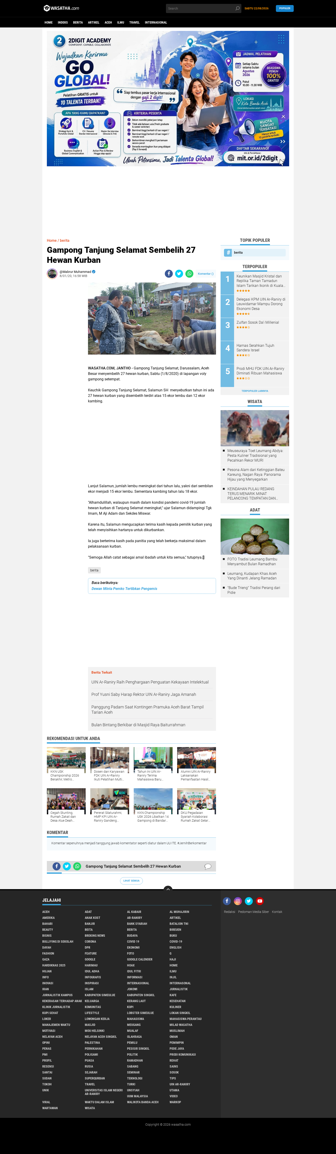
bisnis (47, 935)
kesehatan (178, 1001)
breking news (95, 935)
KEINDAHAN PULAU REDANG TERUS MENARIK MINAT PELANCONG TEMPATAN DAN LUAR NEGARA (251, 494)
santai (47, 1072)
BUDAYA (132, 935)
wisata (90, 1108)
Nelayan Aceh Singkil (101, 1036)
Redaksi (229, 912)
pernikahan (94, 1048)
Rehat (174, 1060)
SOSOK (174, 1072)
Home (49, 22)
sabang (132, 1066)
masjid (90, 1025)
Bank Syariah (137, 923)
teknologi (134, 1078)
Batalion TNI (179, 923)
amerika (48, 918)
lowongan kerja (97, 1019)
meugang (134, 1025)
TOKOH (47, 1084)
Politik (132, 1054)
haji (173, 959)
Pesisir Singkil (138, 1048)
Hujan (47, 971)
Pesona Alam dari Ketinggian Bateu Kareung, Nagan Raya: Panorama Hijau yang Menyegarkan (256, 475)
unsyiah (133, 1090)
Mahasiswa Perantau (186, 1019)
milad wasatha (181, 1025)
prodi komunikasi (183, 1054)
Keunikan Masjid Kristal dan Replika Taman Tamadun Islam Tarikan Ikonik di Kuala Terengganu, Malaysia (260, 281)
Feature (91, 953)
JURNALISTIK (179, 989)
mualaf (132, 1031)
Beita (89, 929)
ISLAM (89, 989)
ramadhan (135, 1060)
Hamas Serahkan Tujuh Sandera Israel (255, 347)
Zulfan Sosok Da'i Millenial (258, 322)
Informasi (134, 977)
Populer (284, 8)
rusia (89, 1066)
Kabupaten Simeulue (100, 995)
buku (173, 935)
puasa (89, 1060)
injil (173, 977)
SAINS (174, 1066)
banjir (90, 923)
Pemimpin (177, 1042)
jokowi (132, 989)
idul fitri (134, 971)
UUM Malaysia (137, 1096)
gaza (45, 959)
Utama (174, 1090)
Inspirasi (92, 983)
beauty (47, 929)
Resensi (48, 1066)
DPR (87, 947)
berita (78, 22)
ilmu (120, 22)
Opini (46, 1042)
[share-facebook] (169, 274)
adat (88, 912)
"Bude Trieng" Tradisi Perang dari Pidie (253, 590)
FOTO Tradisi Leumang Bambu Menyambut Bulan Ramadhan (252, 561)
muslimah (177, 1031)
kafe (173, 995)
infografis (93, 977)
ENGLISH (175, 947)
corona (90, 941)
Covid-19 (176, 941)
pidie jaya (177, 1048)
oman (174, 1036)
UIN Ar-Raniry (180, 1084)
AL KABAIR (134, 912)
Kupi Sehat (50, 1013)
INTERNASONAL (180, 983)
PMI (45, 1054)
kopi (130, 1007)
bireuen (175, 929)
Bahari (47, 923)
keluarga (92, 1001)
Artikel (93, 22)
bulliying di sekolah (57, 941)
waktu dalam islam (99, 1102)
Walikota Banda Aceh (143, 1102)
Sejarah (91, 1072)
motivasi (48, 1031)
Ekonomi (133, 947)
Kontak (277, 912)
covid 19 (133, 941)
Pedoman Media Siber (253, 912)
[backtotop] (168, 890)
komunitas (93, 1007)
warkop (175, 1102)
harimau (91, 965)
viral (46, 1102)
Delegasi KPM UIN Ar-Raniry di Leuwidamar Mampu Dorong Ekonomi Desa (261, 304)
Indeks (63, 22)
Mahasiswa (135, 1019)
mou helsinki (94, 1031)
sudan (47, 1078)
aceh (108, 22)
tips (173, 1078)
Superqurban (95, 1078)
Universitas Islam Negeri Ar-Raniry (104, 1092)
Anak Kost (92, 918)
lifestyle (92, 1013)
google (90, 959)
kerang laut (136, 1001)
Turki (131, 1084)
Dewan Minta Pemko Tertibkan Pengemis (124, 588)
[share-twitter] (179, 274)
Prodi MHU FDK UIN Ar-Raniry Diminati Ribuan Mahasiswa (260, 371)
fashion (48, 953)
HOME (174, 965)
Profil (47, 1060)
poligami (91, 1054)
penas (46, 1048)
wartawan (50, 1108)
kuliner (175, 1007)
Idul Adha (92, 971)
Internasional (156, 22)
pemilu (132, 1042)
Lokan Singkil (180, 1013)
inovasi (47, 983)
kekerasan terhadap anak (62, 1001)
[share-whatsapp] (189, 274)
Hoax (131, 965)
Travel (134, 22)
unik (45, 1090)
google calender (139, 959)
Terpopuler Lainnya (255, 391)
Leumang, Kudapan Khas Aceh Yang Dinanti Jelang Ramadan (252, 576)
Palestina (92, 1042)
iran (45, 989)
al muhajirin (179, 912)
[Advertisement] (168, 198)
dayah (46, 947)
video (174, 1096)
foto (130, 953)
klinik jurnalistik (56, 1007)
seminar (133, 1072)
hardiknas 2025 (53, 965)
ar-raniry (134, 918)
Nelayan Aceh (52, 1036)
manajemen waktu (56, 1025)
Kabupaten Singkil (141, 995)
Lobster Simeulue (140, 1013)
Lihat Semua (131, 880)
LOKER (46, 1019)
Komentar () (206, 273)
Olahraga (134, 1036)
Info (45, 977)
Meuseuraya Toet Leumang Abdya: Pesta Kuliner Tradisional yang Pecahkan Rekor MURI (255, 456)
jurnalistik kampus (57, 995)
